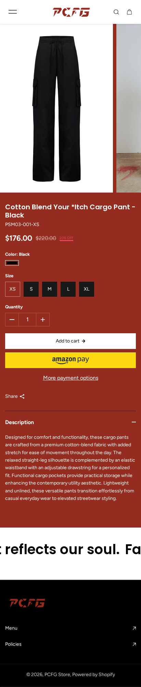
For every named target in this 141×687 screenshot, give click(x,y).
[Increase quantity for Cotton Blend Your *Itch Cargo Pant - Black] (43, 319)
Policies (13, 644)
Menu (11, 628)
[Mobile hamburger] (12, 11)
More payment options (70, 378)
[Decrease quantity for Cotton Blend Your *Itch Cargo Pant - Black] (12, 319)
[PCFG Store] (70, 12)
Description (19, 422)
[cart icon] (129, 11)
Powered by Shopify (93, 674)
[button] (70, 360)
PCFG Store (57, 674)
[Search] (116, 11)
